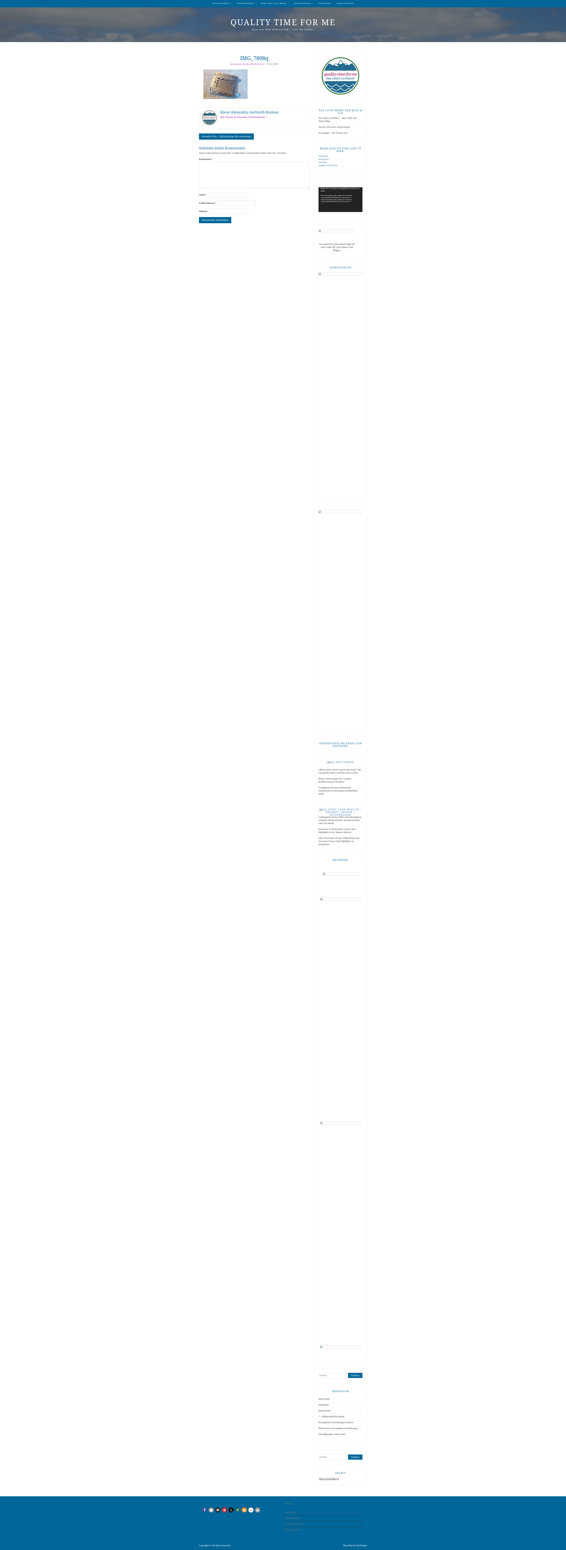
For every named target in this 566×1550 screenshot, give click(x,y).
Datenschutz (325, 1410)
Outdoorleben (245, 3)
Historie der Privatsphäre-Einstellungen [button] (338, 1428)
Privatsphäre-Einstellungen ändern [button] (336, 1422)
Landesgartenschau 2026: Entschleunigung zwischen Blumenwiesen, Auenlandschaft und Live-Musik (340, 820)
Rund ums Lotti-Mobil (274, 3)
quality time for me (283, 22)
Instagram (324, 159)
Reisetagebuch (221, 3)
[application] (340, 199)
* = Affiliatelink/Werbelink (331, 1416)
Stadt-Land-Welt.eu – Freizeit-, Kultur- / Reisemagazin (344, 812)
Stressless (324, 3)
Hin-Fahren (345, 762)
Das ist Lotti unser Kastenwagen (334, 127)
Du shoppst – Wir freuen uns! (333, 133)
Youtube (323, 162)
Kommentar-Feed (293, 1524)
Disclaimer (324, 1405)
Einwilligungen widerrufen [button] (332, 1434)
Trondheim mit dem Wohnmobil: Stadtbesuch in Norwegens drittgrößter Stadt (338, 790)
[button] (204, 1509)
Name (203, 195)
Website (203, 211)
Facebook (323, 156)
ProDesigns (361, 1545)
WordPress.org (292, 1530)
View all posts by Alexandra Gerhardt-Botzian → (244, 117)
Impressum (324, 1399)
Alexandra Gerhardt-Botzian (247, 64)
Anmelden (290, 1512)
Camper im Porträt (328, 165)
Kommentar (206, 159)
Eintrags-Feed (292, 1518)
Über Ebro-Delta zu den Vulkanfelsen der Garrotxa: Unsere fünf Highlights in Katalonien (339, 841)
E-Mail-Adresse (207, 203)
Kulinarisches (302, 3)
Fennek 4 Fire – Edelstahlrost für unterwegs (226, 136)
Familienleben (345, 3)
